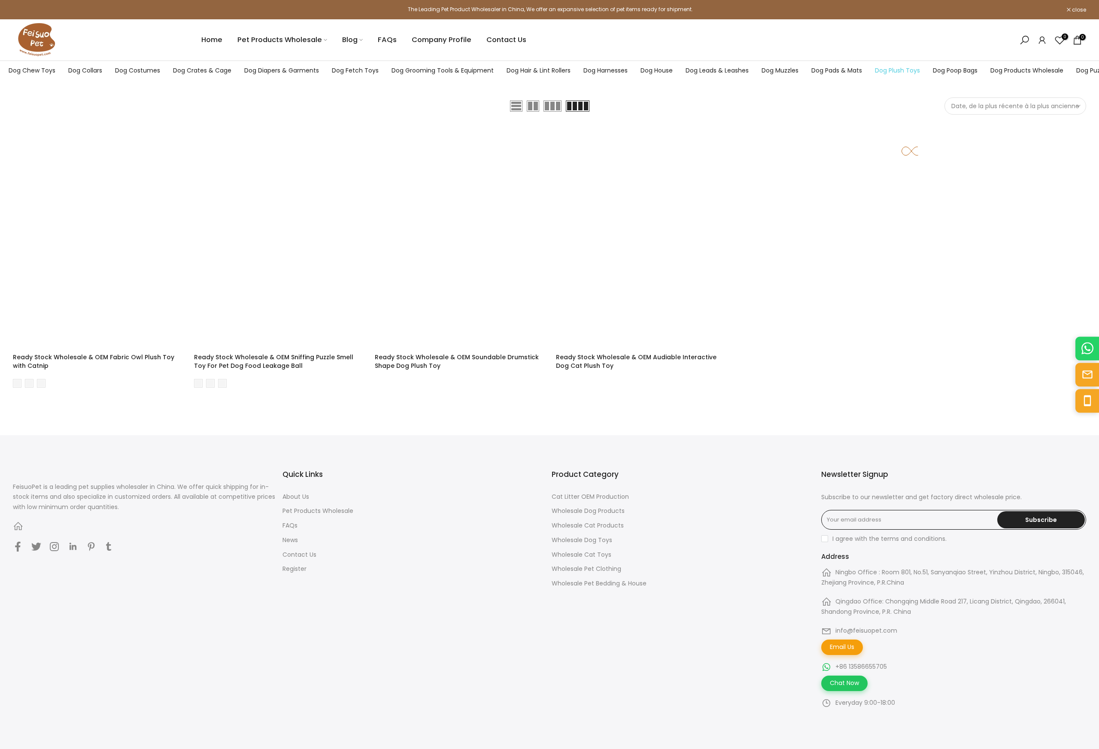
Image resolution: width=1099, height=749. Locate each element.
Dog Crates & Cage (202, 70)
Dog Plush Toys (897, 70)
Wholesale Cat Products (588, 525)
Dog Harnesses (605, 70)
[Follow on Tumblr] (108, 546)
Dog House (657, 70)
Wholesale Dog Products (588, 510)
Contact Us (506, 40)
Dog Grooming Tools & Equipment (443, 70)
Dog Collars (85, 70)
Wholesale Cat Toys (581, 554)
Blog (350, 40)
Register (294, 568)
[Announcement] (549, 9)
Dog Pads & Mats (836, 70)
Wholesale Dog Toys (582, 540)
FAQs (387, 40)
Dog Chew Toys (32, 70)
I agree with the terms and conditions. (889, 538)
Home (211, 40)
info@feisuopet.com (866, 630)
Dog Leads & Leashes (717, 70)
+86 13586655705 (861, 666)
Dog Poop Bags (955, 70)
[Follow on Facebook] (18, 546)
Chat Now (844, 683)
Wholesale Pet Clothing (586, 568)
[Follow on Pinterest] (91, 546)
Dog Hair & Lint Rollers (539, 70)
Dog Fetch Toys (355, 70)
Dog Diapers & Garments (281, 70)
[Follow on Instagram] (54, 546)
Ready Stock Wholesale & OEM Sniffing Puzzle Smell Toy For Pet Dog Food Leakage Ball (273, 361)
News (290, 540)
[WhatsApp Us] (1087, 348)
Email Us (842, 647)
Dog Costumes (137, 70)
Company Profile (441, 40)
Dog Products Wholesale (1026, 70)
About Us (295, 496)
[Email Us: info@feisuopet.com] (1087, 374)
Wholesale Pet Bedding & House (599, 583)
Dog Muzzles (780, 70)
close (24, 9)
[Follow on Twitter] (36, 546)
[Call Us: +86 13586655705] (1087, 400)
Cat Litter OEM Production (590, 496)
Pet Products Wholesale (279, 40)
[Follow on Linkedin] (72, 546)
